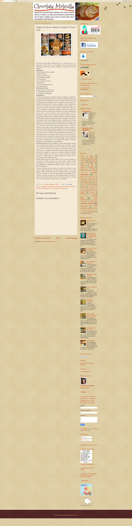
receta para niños (86, 201)
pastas (87, 190)
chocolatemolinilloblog (88, 385)
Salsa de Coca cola (49, 188)
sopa (82, 213)
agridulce (44, 186)
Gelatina (95, 159)
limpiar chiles (90, 185)
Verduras (91, 167)
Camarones (83, 157)
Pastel (95, 162)
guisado (95, 184)
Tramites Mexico (86, 111)
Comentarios (85, 440)
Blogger (75, 515)
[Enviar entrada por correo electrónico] (62, 184)
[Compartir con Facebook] (70, 184)
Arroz (91, 156)
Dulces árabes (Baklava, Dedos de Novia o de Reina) (92, 315)
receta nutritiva (93, 199)
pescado (94, 190)
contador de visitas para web (88, 449)
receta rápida (94, 201)
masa (95, 185)
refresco (68, 186)
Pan (88, 162)
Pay (85, 164)
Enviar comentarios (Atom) (48, 241)
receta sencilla (88, 203)
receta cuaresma (85, 196)
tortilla (88, 213)
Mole (95, 160)
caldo (88, 170)
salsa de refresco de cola (60, 188)
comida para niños (90, 176)
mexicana (83, 189)
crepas (82, 181)
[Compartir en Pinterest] (71, 184)
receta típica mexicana (90, 210)
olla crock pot (90, 189)
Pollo (92, 164)
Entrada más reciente (42, 238)
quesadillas (83, 193)
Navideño (83, 162)
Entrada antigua (71, 238)
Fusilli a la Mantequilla (90, 300)
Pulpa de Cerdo (54, 186)
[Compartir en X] (68, 184)
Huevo (84, 160)
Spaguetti (83, 165)
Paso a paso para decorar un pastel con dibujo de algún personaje (91, 235)
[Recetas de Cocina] (86, 506)
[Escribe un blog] (67, 184)
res (87, 211)
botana (82, 170)
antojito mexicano (85, 168)
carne (93, 170)
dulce (96, 181)
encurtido (84, 184)
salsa (42, 188)
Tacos (92, 165)
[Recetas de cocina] (85, 75)
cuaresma (87, 181)
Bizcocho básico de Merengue (92, 262)
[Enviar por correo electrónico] (65, 184)
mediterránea (92, 187)
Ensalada (88, 159)
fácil (89, 184)
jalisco (84, 185)
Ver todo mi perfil (85, 388)
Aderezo (82, 156)
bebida (93, 168)
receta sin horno (85, 205)
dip (92, 181)
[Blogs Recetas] (89, 469)
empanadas (86, 182)
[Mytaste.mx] (84, 104)
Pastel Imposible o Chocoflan (91, 328)
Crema (82, 159)
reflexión (82, 211)
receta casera (62, 186)
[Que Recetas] (84, 480)
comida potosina (84, 177)
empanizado (94, 182)
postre (82, 192)
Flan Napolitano (91, 340)
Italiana (90, 160)
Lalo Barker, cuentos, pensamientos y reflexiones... (87, 129)
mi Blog (85, 428)
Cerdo (48, 186)
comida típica (91, 179)
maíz (84, 187)
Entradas (84, 437)
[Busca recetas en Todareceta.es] (86, 79)
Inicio (58, 238)
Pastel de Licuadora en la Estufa (92, 249)
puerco (92, 192)
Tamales (83, 167)
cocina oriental (84, 172)
